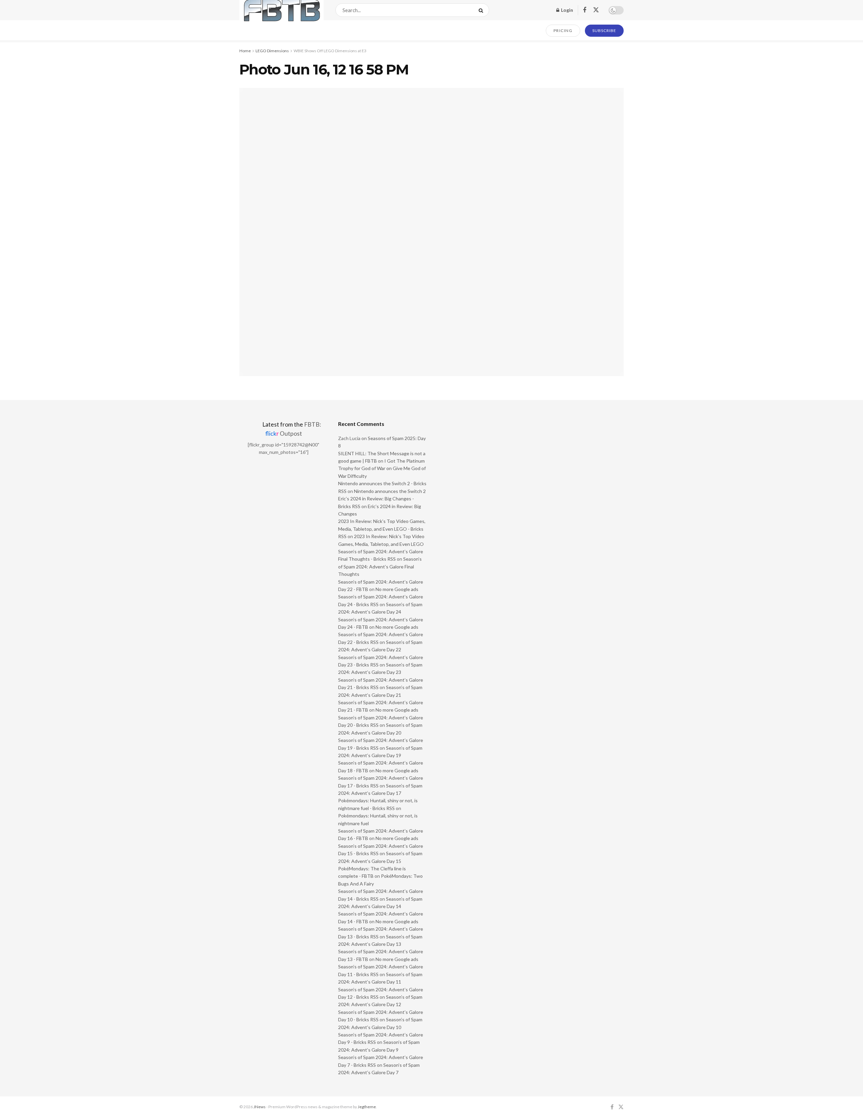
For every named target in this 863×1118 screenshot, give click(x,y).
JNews (260, 1106)
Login (566, 10)
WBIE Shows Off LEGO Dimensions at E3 (330, 50)
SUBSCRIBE (604, 30)
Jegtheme (367, 1106)
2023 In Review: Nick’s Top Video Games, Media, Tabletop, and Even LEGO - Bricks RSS (381, 528)
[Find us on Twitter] (596, 10)
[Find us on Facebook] (584, 10)
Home (245, 50)
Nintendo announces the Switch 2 (390, 491)
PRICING (563, 30)
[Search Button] (482, 10)
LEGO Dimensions (272, 50)
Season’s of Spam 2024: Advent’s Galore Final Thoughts (380, 566)
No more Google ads (397, 589)
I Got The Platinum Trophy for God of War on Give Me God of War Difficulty (382, 468)
